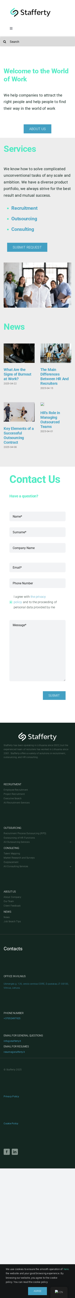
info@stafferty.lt (12, 1041)
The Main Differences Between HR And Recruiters (54, 376)
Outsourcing (24, 218)
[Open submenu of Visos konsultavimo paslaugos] (70, 867)
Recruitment (24, 208)
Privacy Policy (11, 1096)
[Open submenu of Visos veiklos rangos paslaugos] (70, 842)
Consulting (22, 229)
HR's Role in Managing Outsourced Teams (50, 419)
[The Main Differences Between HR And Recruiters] (55, 353)
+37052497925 (12, 1018)
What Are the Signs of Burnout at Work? (17, 374)
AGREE (37, 1291)
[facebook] (7, 1152)
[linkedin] (15, 1152)
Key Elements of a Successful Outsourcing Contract (19, 435)
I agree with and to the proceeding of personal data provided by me (35, 602)
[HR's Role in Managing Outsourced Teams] (42, 404)
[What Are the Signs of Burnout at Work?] (19, 353)
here (66, 1269)
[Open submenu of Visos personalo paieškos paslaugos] (70, 803)
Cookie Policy (11, 1123)
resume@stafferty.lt (14, 1052)
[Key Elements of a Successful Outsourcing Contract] (19, 412)
